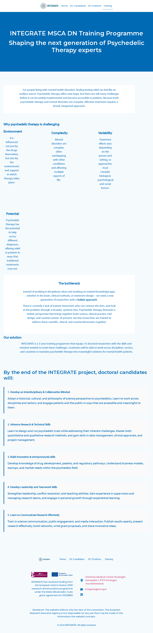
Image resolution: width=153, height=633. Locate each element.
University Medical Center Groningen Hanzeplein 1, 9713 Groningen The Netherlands (105, 580)
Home (64, 5)
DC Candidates (78, 5)
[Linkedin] (81, 594)
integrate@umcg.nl (96, 589)
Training (108, 5)
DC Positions (94, 5)
